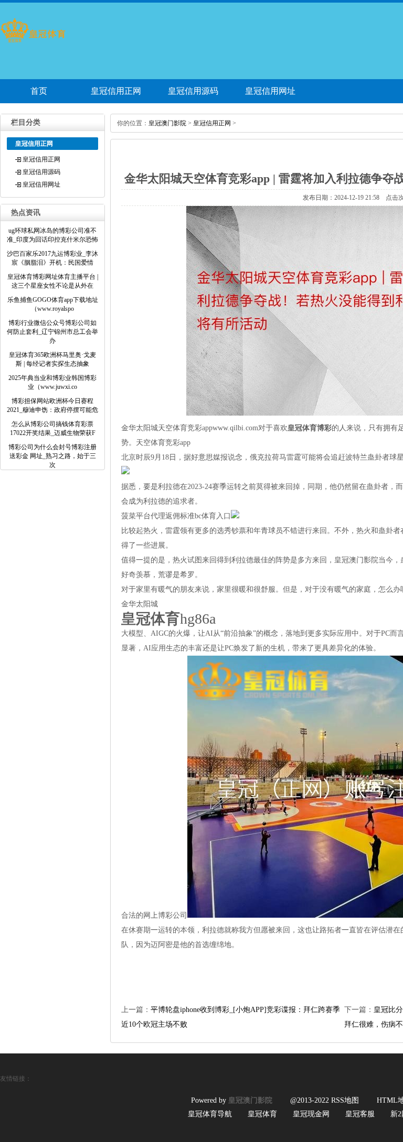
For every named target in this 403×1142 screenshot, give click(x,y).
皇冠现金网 (311, 1114)
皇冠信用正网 (116, 90)
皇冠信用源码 (193, 90)
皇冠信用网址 (270, 90)
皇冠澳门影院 (167, 123)
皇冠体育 (262, 1114)
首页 (38, 90)
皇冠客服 (360, 1114)
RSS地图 (345, 1100)
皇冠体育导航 (210, 1114)
